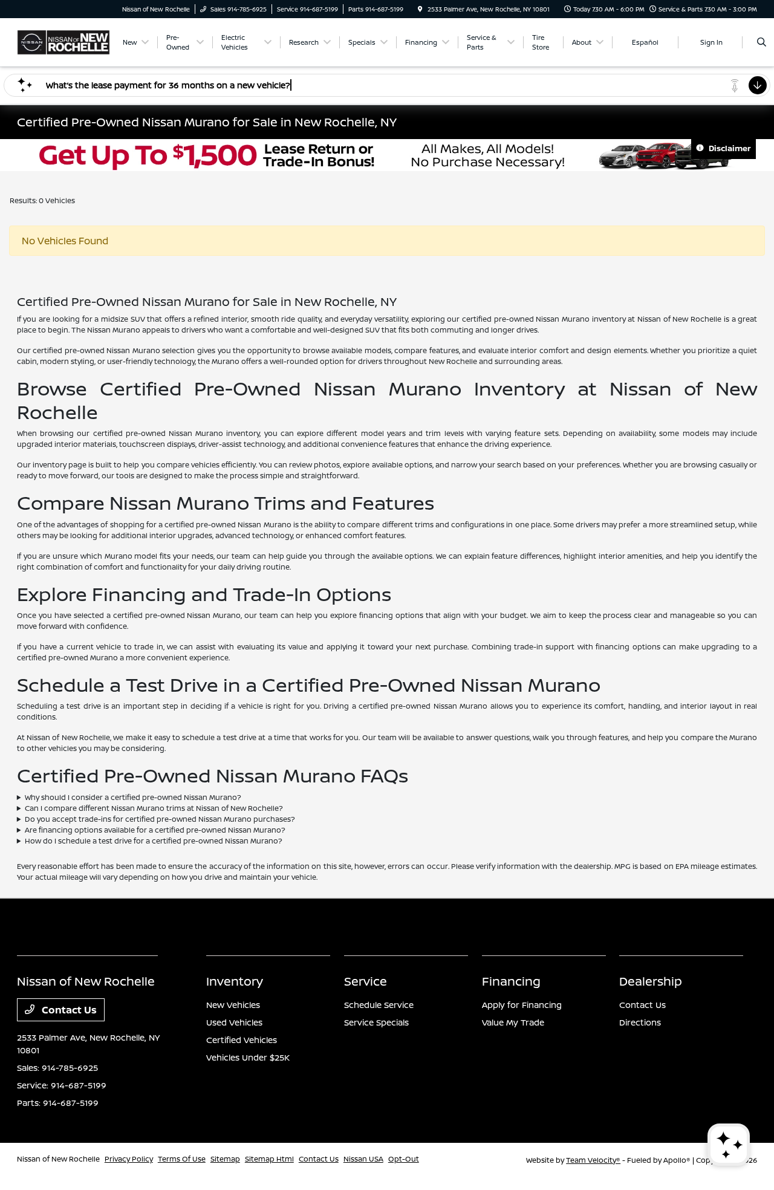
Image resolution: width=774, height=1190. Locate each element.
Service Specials (376, 1022)
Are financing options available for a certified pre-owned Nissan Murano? (155, 830)
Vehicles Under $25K (248, 1057)
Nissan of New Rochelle (58, 1159)
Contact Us (68, 1009)
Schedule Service (379, 1004)
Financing (511, 981)
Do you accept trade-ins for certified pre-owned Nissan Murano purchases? (160, 819)
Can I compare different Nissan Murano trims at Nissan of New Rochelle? (154, 808)
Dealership (650, 981)
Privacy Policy (129, 1159)
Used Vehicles (234, 1022)
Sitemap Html (269, 1159)
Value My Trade (513, 1022)
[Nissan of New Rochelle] (63, 41)
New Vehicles (233, 1004)
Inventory (234, 981)
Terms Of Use (182, 1159)
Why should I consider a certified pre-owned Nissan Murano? (133, 797)
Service (365, 981)
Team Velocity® (593, 1160)
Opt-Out (403, 1159)
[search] (761, 42)
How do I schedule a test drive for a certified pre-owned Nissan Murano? (153, 841)
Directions (640, 1022)
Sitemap (225, 1159)
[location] (420, 9)
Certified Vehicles (241, 1039)
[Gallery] (387, 155)
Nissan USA (363, 1159)
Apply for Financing (522, 1004)
